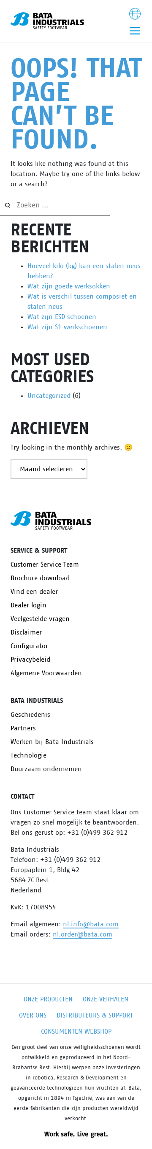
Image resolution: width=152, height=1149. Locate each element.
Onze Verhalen (105, 999)
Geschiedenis (30, 714)
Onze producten (48, 999)
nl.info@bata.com (91, 924)
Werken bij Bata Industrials (52, 741)
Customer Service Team (45, 564)
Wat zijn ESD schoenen (61, 316)
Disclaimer (26, 632)
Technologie (28, 755)
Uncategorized (49, 395)
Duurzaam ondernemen (46, 769)
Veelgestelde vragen (40, 618)
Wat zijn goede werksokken (68, 286)
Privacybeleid (30, 659)
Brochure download (40, 578)
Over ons (32, 1015)
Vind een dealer (34, 591)
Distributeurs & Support (95, 1015)
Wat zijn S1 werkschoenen (67, 327)
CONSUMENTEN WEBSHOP (76, 1031)
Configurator (29, 646)
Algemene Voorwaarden (46, 673)
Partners (23, 728)
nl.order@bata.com (82, 934)
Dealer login (28, 605)
